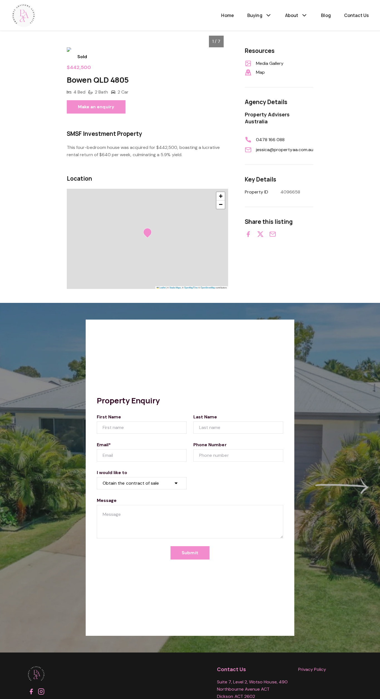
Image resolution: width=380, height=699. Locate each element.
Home (227, 15)
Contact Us (356, 15)
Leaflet (162, 287)
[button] (149, 234)
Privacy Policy (312, 669)
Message (107, 500)
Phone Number (210, 445)
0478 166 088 (270, 140)
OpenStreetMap (208, 287)
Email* (104, 445)
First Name (109, 417)
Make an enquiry (96, 107)
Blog (326, 15)
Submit (190, 553)
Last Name (205, 417)
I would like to (112, 472)
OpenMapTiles (191, 287)
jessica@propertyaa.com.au (284, 150)
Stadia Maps (175, 287)
